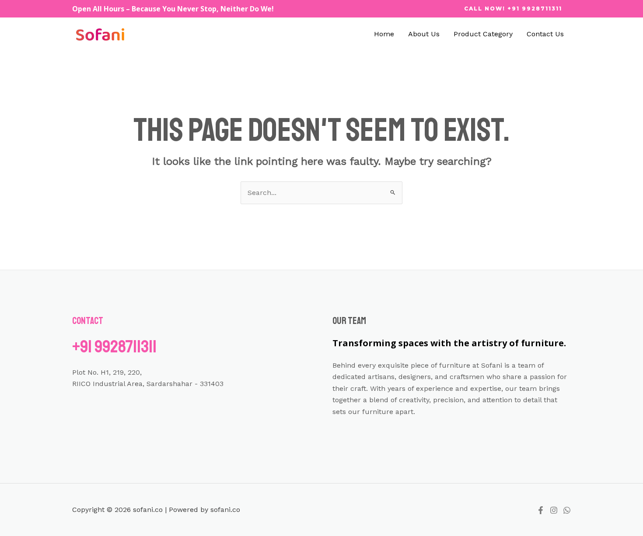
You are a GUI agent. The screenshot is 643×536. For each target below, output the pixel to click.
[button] (513, 9)
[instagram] (554, 510)
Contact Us (545, 34)
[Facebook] (541, 510)
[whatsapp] (567, 510)
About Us (424, 34)
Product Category (483, 34)
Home (384, 34)
